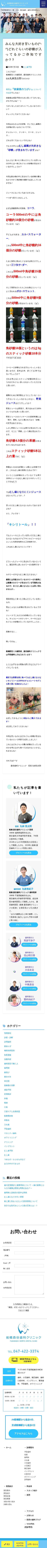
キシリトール (18, 524)
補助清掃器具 (9, 1051)
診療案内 (30, 1447)
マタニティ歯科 (10, 1133)
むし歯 (6, 1155)
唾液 (6, 1103)
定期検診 (7, 1094)
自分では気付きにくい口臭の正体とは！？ (20, 1206)
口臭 (6, 1107)
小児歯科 (27, 1463)
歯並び (6, 1072)
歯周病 (6, 1068)
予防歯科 (7, 1129)
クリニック (8, 1142)
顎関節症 (7, 1033)
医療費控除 (8, 1116)
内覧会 (6, 1120)
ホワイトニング (10, 1138)
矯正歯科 (27, 1468)
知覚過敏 (7, 1055)
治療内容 (7, 1059)
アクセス (30, 1511)
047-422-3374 (23, 1351)
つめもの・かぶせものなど (14, 1159)
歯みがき (7, 1077)
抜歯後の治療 (9, 1085)
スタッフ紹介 (32, 1490)
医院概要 (7, 1499)
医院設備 (7, 1496)
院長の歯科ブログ (34, 1520)
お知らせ (30, 1515)
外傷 (6, 1098)
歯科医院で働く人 (11, 1064)
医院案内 (7, 1490)
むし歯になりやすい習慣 (13, 1197)
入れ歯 (6, 1125)
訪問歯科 (7, 1042)
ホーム (8, 1447)
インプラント (9, 1146)
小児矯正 (27, 1466)
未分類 (6, 1081)
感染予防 (7, 1090)
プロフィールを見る (23, 853)
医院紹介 (9, 1486)
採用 (28, 1495)
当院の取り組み (9, 1501)
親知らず (7, 1046)
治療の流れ (8, 1504)
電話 (8, 1544)
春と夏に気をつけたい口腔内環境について (20, 1201)
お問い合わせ (33, 1544)
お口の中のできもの (12, 1164)
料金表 (29, 1486)
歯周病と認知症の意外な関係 (15, 1193)
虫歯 (26, 1455)
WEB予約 (20, 1544)
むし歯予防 (27, 67)
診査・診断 (8, 1038)
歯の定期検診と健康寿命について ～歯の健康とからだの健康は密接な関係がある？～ (24, 1186)
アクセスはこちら (23, 1433)
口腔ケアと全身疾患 (12, 1111)
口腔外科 (27, 1474)
